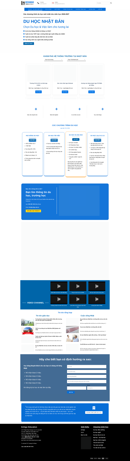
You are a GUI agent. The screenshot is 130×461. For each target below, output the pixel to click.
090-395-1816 (29, 446)
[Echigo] (27, 3)
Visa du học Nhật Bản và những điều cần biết (90, 327)
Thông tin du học (68, 9)
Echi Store (48, 9)
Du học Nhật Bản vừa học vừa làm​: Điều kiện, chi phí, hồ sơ (48, 346)
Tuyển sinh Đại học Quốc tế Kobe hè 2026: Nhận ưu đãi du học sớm (48, 337)
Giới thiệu (57, 9)
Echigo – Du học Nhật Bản (35, 9)
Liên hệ (100, 9)
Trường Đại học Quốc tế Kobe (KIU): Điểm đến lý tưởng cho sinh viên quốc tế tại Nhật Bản (48, 320)
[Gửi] (111, 3)
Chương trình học (81, 9)
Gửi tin (71, 392)
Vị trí (82, 432)
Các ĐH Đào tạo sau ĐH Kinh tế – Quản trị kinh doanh (92, 344)
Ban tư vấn (84, 435)
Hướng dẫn (92, 9)
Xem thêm (38, 91)
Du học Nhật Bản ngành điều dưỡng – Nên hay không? (93, 335)
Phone (88, 385)
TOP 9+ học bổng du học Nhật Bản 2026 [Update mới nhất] (47, 329)
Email (68, 385)
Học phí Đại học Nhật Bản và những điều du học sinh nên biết (93, 320)
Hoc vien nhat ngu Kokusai (65, 83)
